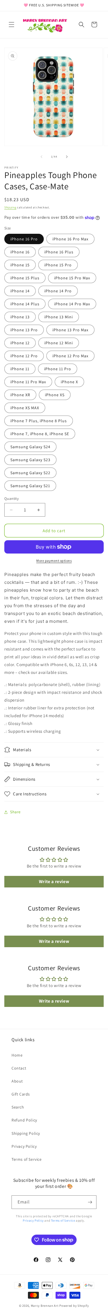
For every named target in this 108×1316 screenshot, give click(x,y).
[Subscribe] (90, 1202)
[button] (11, 24)
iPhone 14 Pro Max (72, 303)
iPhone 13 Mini (58, 316)
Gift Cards (21, 1094)
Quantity (11, 498)
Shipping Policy (26, 1133)
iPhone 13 (20, 316)
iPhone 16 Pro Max (70, 239)
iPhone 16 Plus (58, 252)
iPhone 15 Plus (24, 278)
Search (18, 1107)
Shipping (10, 207)
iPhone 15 (20, 265)
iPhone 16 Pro (24, 239)
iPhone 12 (20, 342)
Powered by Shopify (74, 1306)
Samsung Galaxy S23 (30, 459)
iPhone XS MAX (24, 407)
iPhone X (69, 381)
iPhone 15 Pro (58, 265)
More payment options (54, 560)
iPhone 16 (20, 252)
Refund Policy (24, 1120)
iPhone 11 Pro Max (28, 381)
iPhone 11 (19, 368)
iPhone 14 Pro (58, 291)
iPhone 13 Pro (24, 329)
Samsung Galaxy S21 (30, 485)
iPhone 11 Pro (57, 368)
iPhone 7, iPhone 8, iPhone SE (39, 433)
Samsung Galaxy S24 (30, 446)
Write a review (54, 881)
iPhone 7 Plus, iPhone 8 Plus (38, 420)
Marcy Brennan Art (45, 1306)
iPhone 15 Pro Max (72, 278)
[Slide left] (41, 156)
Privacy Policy (24, 1146)
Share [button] (15, 811)
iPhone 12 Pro (24, 355)
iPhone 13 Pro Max (70, 329)
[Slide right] (66, 156)
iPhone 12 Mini (58, 342)
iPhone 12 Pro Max (70, 355)
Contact (19, 1068)
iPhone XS (55, 394)
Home (17, 1055)
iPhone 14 (20, 291)
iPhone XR (20, 394)
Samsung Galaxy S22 (30, 472)
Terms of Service (27, 1159)
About (17, 1081)
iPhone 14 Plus (24, 303)
